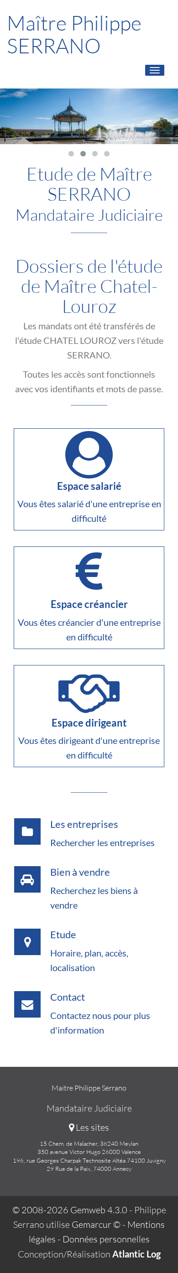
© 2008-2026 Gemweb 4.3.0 (69, 1210)
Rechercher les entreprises (102, 842)
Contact (67, 997)
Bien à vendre (80, 872)
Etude (63, 934)
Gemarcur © (96, 1224)
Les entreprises (84, 824)
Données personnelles (106, 1239)
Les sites (91, 1127)
